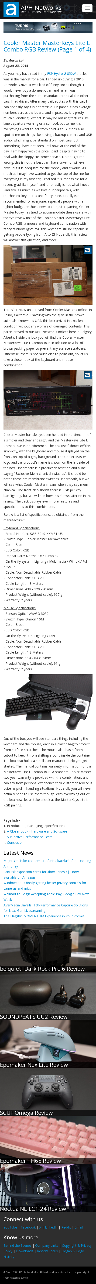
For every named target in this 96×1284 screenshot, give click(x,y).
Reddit (66, 1227)
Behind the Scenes (17, 1245)
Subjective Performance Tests (29, 837)
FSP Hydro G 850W (61, 73)
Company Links (46, 1245)
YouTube (10, 1227)
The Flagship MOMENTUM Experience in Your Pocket (43, 916)
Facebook (28, 1227)
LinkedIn (51, 1227)
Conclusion (15, 842)
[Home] (11, 9)
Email (79, 1227)
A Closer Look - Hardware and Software (37, 831)
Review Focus (47, 1251)
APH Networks (41, 7)
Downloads (24, 1251)
